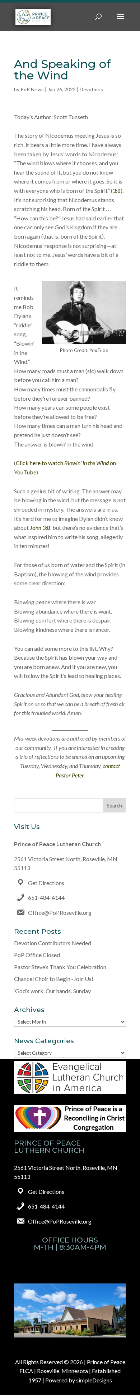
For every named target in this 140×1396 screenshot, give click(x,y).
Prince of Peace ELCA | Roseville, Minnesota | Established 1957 (72, 1370)
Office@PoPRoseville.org (60, 912)
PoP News (32, 89)
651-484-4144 (46, 897)
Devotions (91, 89)
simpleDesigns (94, 1380)
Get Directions (46, 882)
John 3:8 (40, 527)
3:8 (117, 190)
